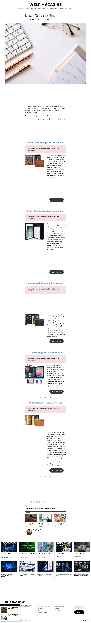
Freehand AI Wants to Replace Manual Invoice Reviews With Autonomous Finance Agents (81, 574)
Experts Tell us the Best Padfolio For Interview (45, 524)
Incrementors (32, 410)
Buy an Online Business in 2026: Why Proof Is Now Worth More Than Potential (27, 574)
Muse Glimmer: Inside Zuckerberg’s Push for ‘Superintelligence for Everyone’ (6, 574)
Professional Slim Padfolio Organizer (45, 283)
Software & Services (59, 606)
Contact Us (40, 608)
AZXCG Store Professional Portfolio (45, 403)
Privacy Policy (41, 610)
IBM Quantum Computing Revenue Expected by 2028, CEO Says (64, 574)
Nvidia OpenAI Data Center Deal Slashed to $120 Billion (62, 554)
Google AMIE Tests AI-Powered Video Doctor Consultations (81, 554)
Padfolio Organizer (39, 508)
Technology (57, 610)
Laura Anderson (5, 557)
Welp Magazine (37, 530)
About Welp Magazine (42, 604)
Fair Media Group (26, 620)
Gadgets (36, 12)
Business (57, 608)
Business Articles (29, 12)
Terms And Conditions (42, 612)
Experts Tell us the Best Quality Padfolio (30, 524)
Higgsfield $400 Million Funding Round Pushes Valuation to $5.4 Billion (27, 555)
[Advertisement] (45, 95)
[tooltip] (81, 1)
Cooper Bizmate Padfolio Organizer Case (45, 211)
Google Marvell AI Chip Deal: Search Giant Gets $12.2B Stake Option (9, 555)
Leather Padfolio (29, 508)
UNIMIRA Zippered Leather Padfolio (45, 352)
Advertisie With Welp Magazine (44, 606)
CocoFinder (31, 150)
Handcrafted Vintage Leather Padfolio (45, 142)
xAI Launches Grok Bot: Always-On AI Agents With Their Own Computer (45, 555)
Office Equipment (58, 604)
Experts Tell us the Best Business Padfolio (59, 524)
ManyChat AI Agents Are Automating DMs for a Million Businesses (45, 574)
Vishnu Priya (59, 556)
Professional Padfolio (50, 508)
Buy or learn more (56, 200)
